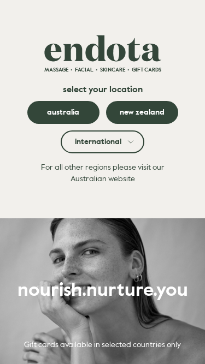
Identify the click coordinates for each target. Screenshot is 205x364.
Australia (63, 112)
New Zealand (142, 112)
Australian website (103, 179)
